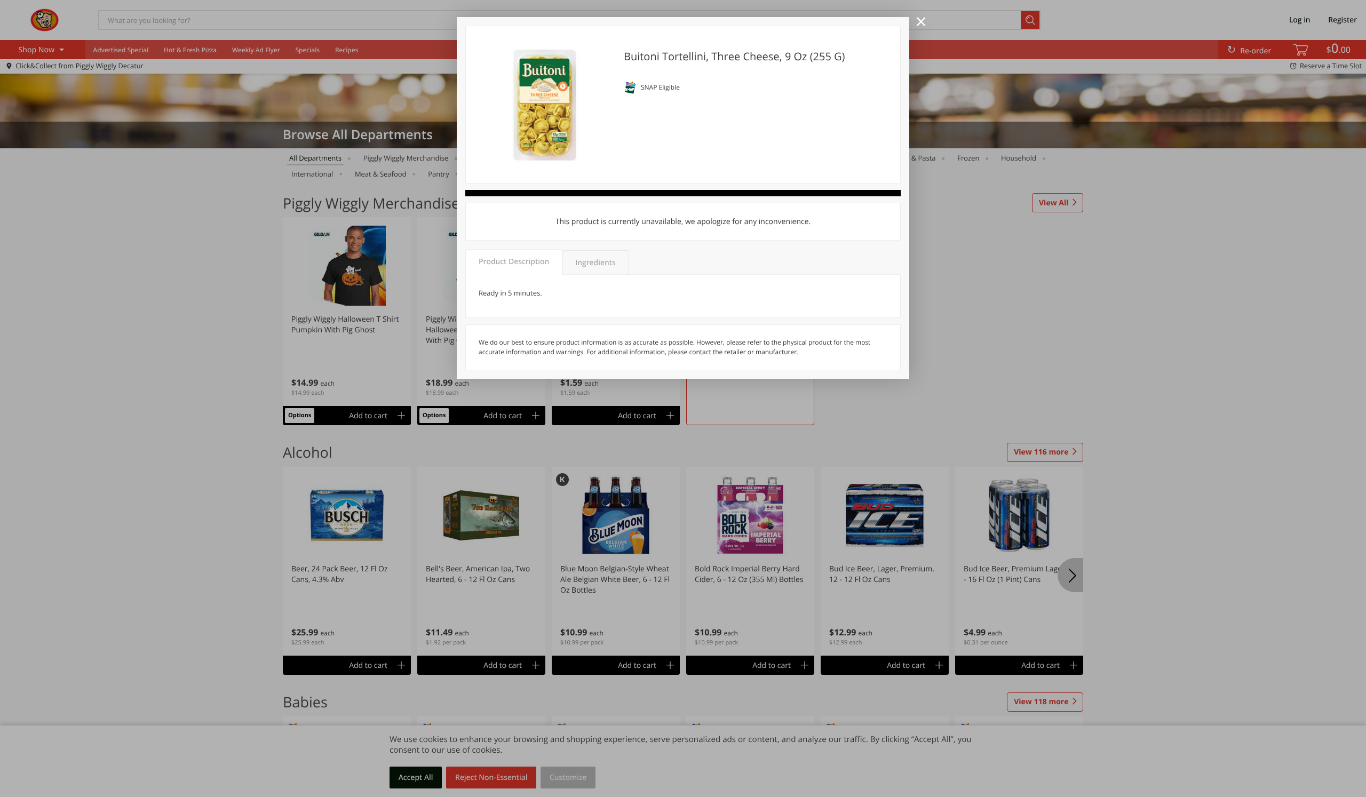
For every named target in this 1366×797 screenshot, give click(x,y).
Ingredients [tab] (595, 263)
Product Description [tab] (514, 262)
